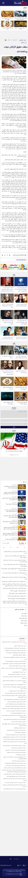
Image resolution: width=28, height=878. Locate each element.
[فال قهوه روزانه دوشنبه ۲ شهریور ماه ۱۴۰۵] (20, 396)
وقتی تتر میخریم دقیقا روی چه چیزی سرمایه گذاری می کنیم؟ (14, 768)
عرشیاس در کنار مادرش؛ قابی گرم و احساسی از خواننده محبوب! (7, 322)
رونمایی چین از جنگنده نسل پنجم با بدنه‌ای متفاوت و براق (20, 18)
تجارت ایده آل (24, 620)
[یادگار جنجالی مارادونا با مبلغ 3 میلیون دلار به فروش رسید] (22, 498)
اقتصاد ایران (24, 613)
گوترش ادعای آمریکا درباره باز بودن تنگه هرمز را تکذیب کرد (15, 693)
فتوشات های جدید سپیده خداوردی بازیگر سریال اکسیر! (21, 305)
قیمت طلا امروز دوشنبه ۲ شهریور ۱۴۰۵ (20, 28)
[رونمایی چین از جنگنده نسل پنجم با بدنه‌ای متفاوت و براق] (20, 14)
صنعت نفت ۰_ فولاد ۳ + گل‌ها (20, 646)
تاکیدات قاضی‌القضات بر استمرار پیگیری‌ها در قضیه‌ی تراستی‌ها (14, 684)
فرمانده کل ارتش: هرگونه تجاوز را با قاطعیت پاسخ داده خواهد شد (13, 708)
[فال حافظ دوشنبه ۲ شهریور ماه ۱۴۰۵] (7, 24)
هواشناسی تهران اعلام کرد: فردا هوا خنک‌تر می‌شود (16, 701)
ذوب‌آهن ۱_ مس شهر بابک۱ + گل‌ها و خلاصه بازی (16, 674)
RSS (10, 859)
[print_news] (9, 255)
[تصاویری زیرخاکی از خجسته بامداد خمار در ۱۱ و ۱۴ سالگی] (20, 331)
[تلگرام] (5, 255)
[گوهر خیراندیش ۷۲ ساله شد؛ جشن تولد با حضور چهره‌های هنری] (7, 298)
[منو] (3, 3)
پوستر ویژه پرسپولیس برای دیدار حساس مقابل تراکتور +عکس (11, 510)
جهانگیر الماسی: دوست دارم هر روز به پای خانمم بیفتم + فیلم (14, 719)
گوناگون (25, 8)
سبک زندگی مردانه (23, 618)
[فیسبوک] (7, 255)
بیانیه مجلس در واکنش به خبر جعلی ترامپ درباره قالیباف (15, 650)
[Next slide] (26, 441)
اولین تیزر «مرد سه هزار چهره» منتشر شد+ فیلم (17, 666)
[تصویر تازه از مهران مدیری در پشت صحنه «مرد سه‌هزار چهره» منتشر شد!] (7, 364)
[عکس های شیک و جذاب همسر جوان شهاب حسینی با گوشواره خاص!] (20, 314)
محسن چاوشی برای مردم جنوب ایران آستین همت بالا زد (7, 338)
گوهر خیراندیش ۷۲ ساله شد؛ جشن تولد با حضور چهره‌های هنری (7, 305)
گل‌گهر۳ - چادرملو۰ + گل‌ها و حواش (19, 655)
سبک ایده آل (24, 616)
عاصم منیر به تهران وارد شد (20, 754)
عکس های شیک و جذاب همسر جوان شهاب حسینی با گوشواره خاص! (21, 322)
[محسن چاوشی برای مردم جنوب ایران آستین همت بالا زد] (7, 331)
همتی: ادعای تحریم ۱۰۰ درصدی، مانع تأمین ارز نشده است (15, 782)
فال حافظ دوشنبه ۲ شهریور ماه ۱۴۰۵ (7, 28)
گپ (25, 865)
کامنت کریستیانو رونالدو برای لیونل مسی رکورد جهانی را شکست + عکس (10, 528)
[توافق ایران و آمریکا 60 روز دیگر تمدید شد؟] (14, 441)
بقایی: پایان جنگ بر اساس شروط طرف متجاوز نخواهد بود (15, 763)
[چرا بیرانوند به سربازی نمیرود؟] (22, 504)
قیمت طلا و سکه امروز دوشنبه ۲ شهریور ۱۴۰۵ (7, 18)
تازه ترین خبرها (24, 623)
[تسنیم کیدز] (14, 267)
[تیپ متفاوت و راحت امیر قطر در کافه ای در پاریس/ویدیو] (22, 522)
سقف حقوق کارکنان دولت (21, 259)
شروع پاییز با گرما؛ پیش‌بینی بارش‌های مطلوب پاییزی (16, 776)
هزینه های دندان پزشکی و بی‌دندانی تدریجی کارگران (16, 752)
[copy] (25, 255)
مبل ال (25, 625)
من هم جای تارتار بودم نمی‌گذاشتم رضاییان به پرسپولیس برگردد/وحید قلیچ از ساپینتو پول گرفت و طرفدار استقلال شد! (14, 602)
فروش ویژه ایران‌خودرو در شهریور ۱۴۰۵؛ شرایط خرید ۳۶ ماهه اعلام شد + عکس (21, 289)
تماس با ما (16, 859)
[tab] (17, 454)
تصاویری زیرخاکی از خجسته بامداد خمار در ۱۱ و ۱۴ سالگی (21, 338)
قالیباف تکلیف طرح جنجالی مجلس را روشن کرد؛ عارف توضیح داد (13, 663)
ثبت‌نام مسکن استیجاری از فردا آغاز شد (18, 761)
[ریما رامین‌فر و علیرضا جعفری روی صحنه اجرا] (20, 364)
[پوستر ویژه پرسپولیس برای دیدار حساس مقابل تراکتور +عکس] (22, 510)
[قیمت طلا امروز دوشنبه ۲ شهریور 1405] (20, 24)
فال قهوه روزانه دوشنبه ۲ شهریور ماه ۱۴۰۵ (22, 403)
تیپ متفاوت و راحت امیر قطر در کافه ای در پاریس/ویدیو (10, 522)
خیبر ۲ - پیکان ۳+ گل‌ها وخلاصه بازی (18, 672)
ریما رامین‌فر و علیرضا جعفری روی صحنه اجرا (21, 371)
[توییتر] (2, 255)
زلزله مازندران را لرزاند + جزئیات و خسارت (18, 721)
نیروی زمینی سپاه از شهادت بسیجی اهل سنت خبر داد (15, 711)
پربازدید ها (21, 543)
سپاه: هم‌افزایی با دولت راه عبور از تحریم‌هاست (17, 691)
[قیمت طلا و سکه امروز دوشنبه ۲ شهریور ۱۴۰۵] (7, 14)
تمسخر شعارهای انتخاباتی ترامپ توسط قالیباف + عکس (15, 704)
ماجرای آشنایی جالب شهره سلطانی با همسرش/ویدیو (16, 730)
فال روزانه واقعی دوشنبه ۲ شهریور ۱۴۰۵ (8, 403)
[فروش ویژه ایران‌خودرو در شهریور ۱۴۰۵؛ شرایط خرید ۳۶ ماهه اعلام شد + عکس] (20, 281)
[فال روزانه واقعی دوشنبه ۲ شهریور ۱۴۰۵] (7, 396)
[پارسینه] (19, 3)
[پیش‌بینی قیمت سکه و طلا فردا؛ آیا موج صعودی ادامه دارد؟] (22, 486)
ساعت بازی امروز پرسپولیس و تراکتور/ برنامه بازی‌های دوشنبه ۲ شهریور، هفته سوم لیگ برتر (9, 534)
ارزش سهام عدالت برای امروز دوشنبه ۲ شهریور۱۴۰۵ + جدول (14, 699)
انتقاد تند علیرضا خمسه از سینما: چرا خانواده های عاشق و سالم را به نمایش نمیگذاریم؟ (7, 289)
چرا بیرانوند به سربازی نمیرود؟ (11, 504)
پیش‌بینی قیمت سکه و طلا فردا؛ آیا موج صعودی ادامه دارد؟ (10, 487)
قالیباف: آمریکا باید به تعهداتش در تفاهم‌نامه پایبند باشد (15, 661)
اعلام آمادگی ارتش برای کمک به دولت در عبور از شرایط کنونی (14, 774)
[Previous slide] (2, 441)
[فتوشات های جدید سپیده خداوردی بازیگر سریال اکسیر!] (20, 298)
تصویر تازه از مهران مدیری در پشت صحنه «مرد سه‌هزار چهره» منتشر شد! (7, 372)
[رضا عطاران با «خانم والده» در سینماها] (7, 350)
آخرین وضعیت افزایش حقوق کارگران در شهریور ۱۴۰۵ (15, 652)
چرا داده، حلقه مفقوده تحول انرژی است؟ (18, 713)
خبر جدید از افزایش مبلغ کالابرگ (19, 728)
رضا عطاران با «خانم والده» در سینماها (7, 357)
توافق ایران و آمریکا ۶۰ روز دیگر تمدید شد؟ (14, 451)
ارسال (14, 427)
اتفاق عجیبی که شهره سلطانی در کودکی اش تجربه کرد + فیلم (14, 739)
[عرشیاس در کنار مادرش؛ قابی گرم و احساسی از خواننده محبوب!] (7, 314)
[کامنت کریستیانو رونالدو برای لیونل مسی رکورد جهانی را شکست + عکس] (22, 527)
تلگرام (20, 865)
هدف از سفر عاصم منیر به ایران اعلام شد (18, 748)
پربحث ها (4, 543)
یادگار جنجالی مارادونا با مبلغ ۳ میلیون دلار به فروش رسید (9, 498)
